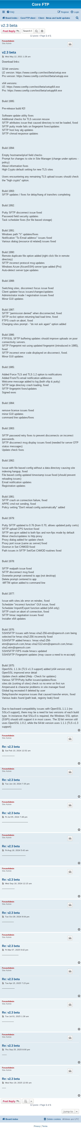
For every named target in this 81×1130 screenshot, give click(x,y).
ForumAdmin (8, 41)
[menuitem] (10, 12)
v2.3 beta (9, 25)
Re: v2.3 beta (11, 746)
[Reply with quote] (70, 44)
